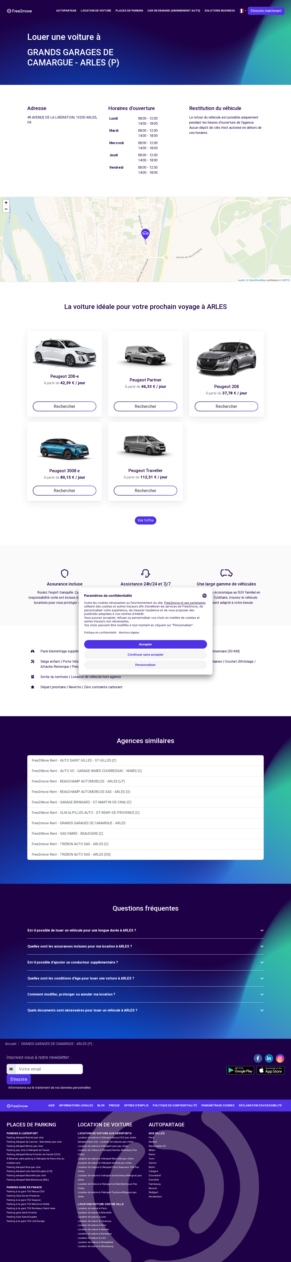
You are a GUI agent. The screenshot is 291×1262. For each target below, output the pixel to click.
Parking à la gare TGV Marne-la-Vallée (28, 1204)
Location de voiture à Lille (92, 1238)
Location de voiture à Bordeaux (95, 1233)
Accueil (10, 1044)
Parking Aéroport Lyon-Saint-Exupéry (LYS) (29, 1171)
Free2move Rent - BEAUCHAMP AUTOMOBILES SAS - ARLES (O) (81, 792)
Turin (151, 1158)
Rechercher (64, 406)
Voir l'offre (146, 520)
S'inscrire (18, 1079)
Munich (153, 1188)
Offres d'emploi (136, 1105)
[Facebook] (258, 1058)
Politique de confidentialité (175, 1105)
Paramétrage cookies (218, 1105)
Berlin (152, 1167)
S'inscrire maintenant (266, 11)
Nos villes (157, 1133)
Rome (152, 1154)
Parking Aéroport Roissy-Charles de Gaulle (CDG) (34, 1154)
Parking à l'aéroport (22, 1133)
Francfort (154, 1179)
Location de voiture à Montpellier (95, 1242)
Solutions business (220, 10)
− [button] (6, 209)
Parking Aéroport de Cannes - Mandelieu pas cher (34, 1141)
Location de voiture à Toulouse (94, 1221)
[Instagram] (280, 1058)
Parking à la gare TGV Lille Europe (26, 1221)
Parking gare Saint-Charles (22, 1212)
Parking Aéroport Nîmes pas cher (25, 1146)
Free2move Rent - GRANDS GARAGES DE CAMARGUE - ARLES (78, 823)
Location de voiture (96, 10)
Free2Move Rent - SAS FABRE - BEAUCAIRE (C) (67, 834)
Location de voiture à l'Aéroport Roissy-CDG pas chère (107, 1137)
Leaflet (241, 280)
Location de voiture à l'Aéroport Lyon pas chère (103, 1146)
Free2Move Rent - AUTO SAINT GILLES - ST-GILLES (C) (74, 760)
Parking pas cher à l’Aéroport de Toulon (28, 1150)
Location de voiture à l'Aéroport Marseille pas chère (106, 1158)
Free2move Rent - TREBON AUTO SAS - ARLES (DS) (71, 854)
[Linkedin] (269, 1058)
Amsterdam (155, 1196)
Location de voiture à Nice (92, 1225)
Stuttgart (153, 1192)
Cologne (153, 1171)
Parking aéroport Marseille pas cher (26, 1175)
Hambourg (155, 1184)
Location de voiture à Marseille (94, 1212)
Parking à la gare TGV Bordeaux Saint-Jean (31, 1208)
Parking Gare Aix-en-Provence (23, 1195)
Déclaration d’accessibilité (260, 1105)
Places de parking (129, 10)
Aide (51, 1105)
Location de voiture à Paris (92, 1208)
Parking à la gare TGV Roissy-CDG (26, 1191)
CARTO (285, 280)
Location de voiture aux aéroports (105, 1133)
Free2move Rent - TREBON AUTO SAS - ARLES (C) (70, 844)
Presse (114, 1105)
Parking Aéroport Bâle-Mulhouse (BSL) (28, 1179)
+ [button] (6, 202)
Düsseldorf (155, 1175)
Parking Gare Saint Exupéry (22, 1217)
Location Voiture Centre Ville (101, 1204)
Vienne (152, 1163)
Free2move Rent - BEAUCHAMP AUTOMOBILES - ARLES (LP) (78, 781)
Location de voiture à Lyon (92, 1217)
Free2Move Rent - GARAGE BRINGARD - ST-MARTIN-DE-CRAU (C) (81, 802)
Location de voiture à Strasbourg (95, 1246)
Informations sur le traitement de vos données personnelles (50, 1087)
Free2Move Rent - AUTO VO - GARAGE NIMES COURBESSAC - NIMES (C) (87, 771)
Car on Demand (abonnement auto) (173, 10)
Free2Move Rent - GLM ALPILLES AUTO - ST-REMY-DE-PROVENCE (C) (86, 813)
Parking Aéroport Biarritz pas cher (25, 1137)
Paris (151, 1137)
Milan (152, 1150)
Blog (101, 1105)
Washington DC (157, 1146)
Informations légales (76, 1105)
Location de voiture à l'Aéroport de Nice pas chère (105, 1163)
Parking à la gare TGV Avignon (24, 1200)
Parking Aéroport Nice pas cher (24, 1167)
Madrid (153, 1141)
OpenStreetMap (257, 280)
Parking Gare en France (24, 1187)
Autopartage (66, 10)
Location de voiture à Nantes (93, 1229)
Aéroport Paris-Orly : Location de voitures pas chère (105, 1141)
